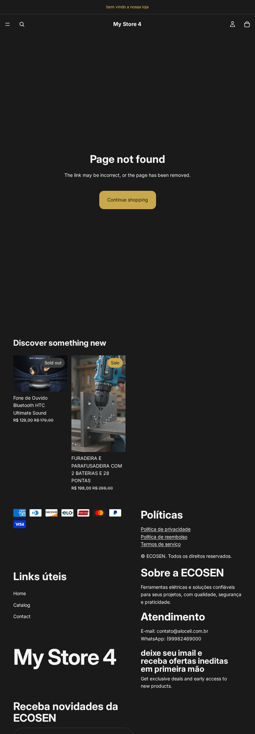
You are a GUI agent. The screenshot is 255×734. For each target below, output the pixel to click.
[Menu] (7, 24)
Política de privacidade (166, 529)
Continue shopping (127, 199)
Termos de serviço (161, 544)
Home (19, 593)
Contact (22, 616)
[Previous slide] (78, 403)
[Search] (22, 24)
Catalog (21, 604)
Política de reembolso (164, 536)
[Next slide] (118, 403)
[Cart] (247, 24)
